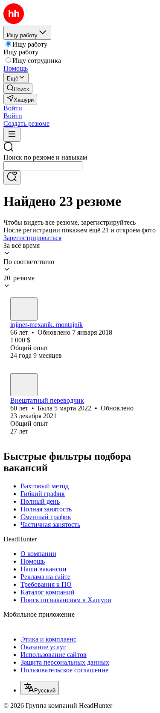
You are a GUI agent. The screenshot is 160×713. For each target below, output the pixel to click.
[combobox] (42, 165)
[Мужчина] (24, 309)
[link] (17, 88)
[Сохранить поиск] (11, 177)
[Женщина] (24, 384)
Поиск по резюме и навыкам (45, 157)
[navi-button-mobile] (11, 135)
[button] (12, 108)
